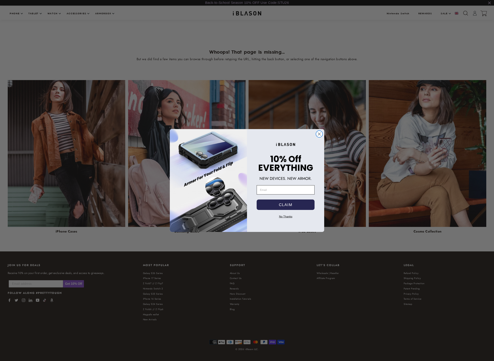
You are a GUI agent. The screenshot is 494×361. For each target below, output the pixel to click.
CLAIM (286, 205)
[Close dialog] (319, 134)
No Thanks (285, 216)
